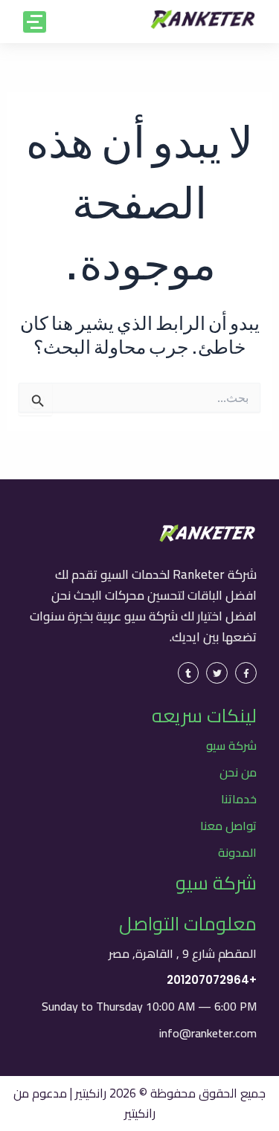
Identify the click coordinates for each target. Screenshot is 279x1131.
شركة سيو (231, 745)
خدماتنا (239, 799)
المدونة (237, 852)
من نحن (238, 772)
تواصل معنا (228, 825)
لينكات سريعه (204, 715)
